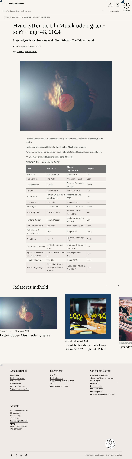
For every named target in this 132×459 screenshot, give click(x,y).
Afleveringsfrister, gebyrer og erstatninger (101, 379)
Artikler (7, 17)
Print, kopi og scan (17, 386)
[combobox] (53, 11)
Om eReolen (15, 381)
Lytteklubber (20, 51)
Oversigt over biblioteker (100, 375)
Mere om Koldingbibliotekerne (102, 394)
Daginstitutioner (56, 378)
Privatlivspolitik (96, 391)
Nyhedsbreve (15, 383)
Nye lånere (54, 375)
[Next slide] (113, 286)
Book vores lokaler (17, 378)
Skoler (52, 383)
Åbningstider (15, 375)
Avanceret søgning (114, 11)
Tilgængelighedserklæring (94, 455)
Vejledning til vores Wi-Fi (19, 389)
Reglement (94, 383)
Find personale (96, 386)
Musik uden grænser (31, 51)
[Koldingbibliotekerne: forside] (110, 444)
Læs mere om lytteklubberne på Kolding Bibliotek (50, 157)
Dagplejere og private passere (62, 381)
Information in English (59, 386)
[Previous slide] (113, 289)
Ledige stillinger (96, 389)
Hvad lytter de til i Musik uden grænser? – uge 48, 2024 (31, 17)
